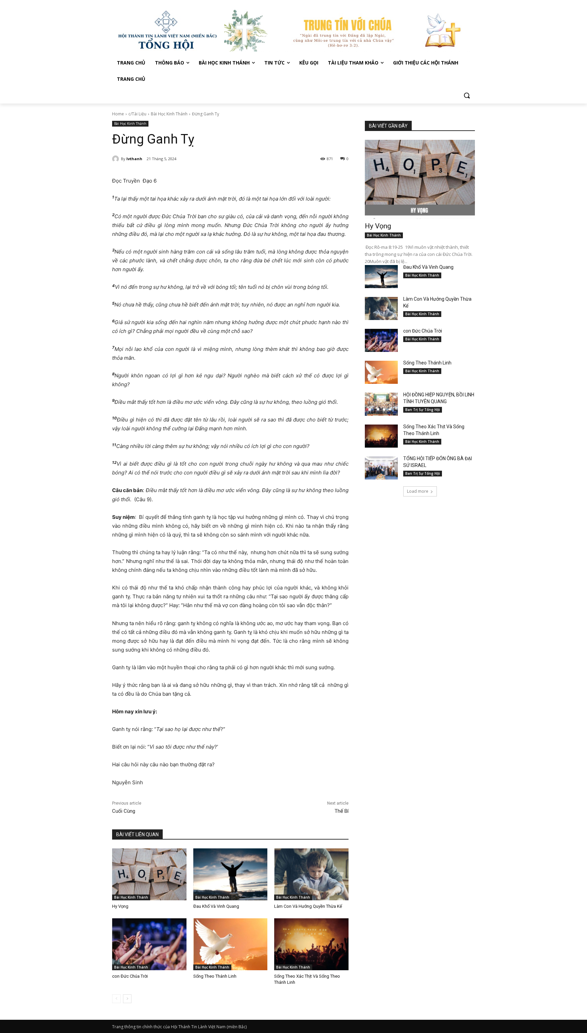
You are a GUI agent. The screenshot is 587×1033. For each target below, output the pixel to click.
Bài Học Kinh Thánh (169, 114)
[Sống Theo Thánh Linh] (230, 944)
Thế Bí (342, 811)
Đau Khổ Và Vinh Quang (216, 906)
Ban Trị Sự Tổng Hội (422, 409)
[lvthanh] (116, 158)
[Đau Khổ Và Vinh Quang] (230, 874)
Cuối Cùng (123, 811)
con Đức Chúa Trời (130, 976)
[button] (467, 95)
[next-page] (127, 998)
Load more (417, 491)
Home (118, 114)
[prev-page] (116, 998)
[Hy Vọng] (149, 874)
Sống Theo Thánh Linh (214, 976)
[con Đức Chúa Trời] (149, 944)
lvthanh (134, 158)
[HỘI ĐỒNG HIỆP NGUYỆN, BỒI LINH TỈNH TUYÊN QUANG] (381, 404)
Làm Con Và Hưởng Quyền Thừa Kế (308, 906)
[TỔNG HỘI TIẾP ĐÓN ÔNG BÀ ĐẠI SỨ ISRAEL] (381, 468)
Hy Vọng (120, 906)
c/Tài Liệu (137, 114)
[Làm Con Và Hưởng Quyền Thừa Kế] (311, 874)
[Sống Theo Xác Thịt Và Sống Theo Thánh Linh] (311, 944)
